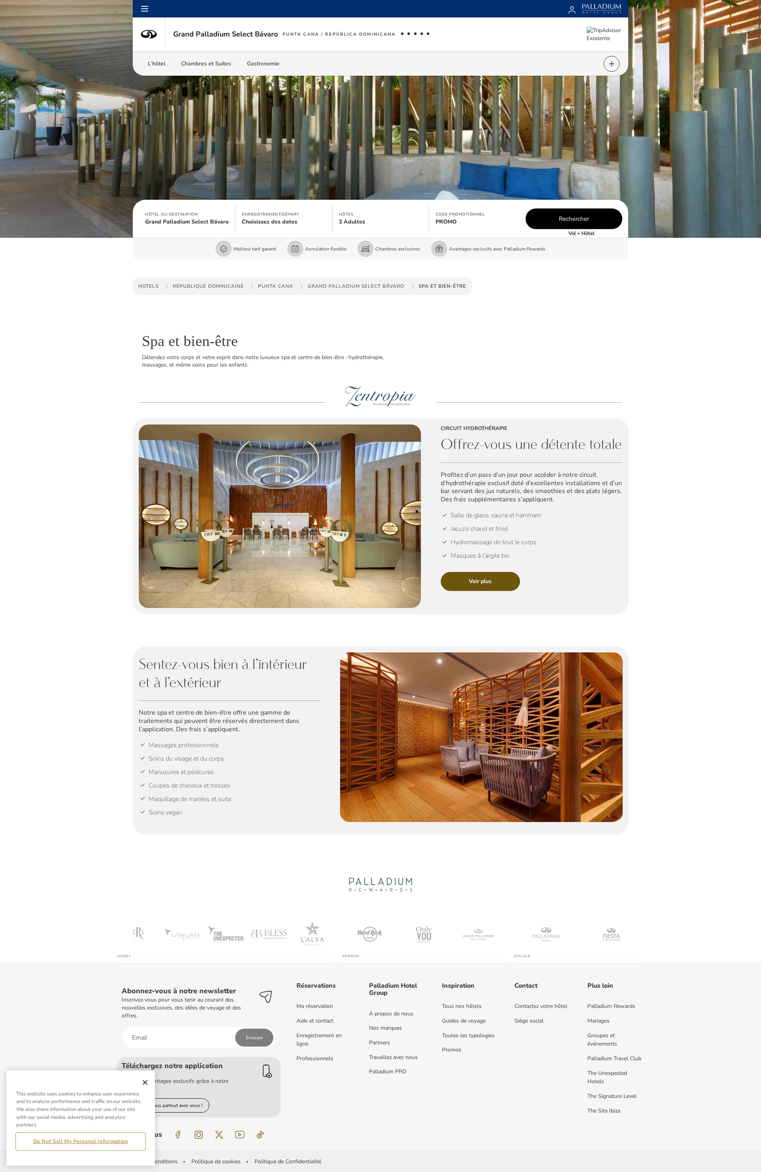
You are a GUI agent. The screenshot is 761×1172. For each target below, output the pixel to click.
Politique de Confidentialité (287, 1161)
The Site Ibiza (603, 1111)
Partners (379, 1042)
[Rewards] (572, 8)
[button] (187, 219)
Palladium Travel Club (614, 1058)
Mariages (598, 1021)
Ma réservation (314, 1006)
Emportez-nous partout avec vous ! (165, 1105)
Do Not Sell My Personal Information (80, 1141)
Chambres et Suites (206, 63)
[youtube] (239, 1134)
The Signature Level (612, 1096)
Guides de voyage (464, 1021)
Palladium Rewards (611, 1006)
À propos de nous (391, 1013)
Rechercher (574, 219)
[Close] (145, 1082)
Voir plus (480, 581)
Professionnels (314, 1058)
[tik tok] (260, 1134)
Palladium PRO (388, 1071)
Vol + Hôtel (581, 233)
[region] (80, 1118)
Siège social (528, 1021)
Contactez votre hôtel (540, 1006)
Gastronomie (263, 63)
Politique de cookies (216, 1161)
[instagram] (198, 1134)
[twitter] (219, 1134)
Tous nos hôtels (462, 1006)
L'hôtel (156, 63)
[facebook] (177, 1134)
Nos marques (385, 1028)
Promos (451, 1049)
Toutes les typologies (468, 1035)
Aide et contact (314, 1021)
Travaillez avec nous (393, 1057)
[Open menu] (144, 8)
